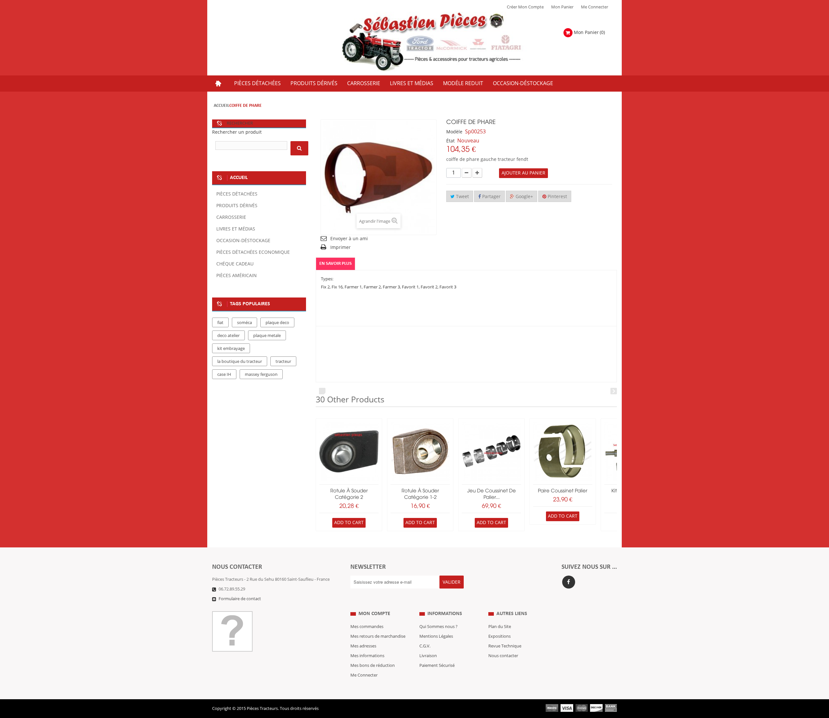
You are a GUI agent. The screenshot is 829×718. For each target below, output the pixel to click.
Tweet (462, 196)
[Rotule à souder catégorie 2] (349, 451)
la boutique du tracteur (239, 361)
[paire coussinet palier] (562, 451)
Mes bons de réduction (372, 665)
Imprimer (340, 247)
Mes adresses (363, 646)
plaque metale (267, 335)
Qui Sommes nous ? (438, 626)
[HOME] (218, 83)
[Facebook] (568, 582)
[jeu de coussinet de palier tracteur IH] (491, 451)
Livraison (428, 655)
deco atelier (228, 335)
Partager (491, 196)
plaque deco (277, 322)
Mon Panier (562, 7)
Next (613, 391)
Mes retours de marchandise (377, 636)
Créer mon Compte (525, 7)
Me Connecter (594, 7)
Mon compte (374, 613)
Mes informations (367, 655)
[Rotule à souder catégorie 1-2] (420, 451)
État (450, 141)
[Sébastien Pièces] (444, 42)
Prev (322, 391)
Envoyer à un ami (349, 238)
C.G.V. (424, 646)
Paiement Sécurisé (437, 665)
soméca (244, 322)
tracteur (283, 361)
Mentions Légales (436, 636)
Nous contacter (503, 655)
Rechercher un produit (237, 132)
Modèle (454, 132)
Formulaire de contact (240, 598)
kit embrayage (231, 348)
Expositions (499, 636)
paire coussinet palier (562, 491)
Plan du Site (499, 626)
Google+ (523, 196)
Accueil (221, 105)
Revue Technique (504, 646)
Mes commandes (366, 626)
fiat (220, 322)
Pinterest (556, 196)
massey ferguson (261, 374)
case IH (224, 374)
